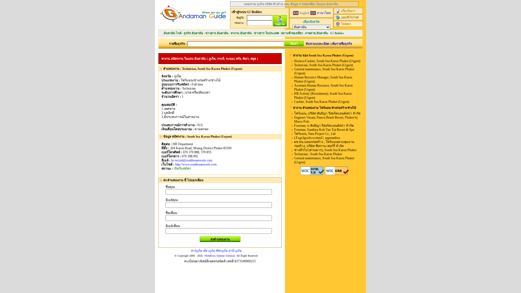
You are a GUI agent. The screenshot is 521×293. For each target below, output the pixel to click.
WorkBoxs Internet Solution (219, 255)
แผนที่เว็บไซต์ (350, 17)
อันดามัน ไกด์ (173, 33)
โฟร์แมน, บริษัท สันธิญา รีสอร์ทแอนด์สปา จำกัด (327, 113)
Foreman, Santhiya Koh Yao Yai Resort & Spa (324, 130)
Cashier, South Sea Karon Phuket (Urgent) (321, 102)
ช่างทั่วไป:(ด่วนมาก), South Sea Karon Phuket (325, 150)
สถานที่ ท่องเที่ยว (292, 33)
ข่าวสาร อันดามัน (216, 33)
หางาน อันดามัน (241, 33)
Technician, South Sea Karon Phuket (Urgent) (323, 65)
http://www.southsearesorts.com (196, 164)
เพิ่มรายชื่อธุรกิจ (341, 43)
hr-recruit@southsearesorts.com (191, 160)
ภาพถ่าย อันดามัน (316, 33)
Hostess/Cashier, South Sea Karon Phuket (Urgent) (327, 61)
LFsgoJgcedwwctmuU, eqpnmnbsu (317, 138)
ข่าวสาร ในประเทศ (266, 33)
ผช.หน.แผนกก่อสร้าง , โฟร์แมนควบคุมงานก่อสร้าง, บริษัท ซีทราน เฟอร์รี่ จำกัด (324, 144)
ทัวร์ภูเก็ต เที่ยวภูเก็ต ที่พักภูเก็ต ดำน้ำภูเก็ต (216, 250)
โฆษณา (346, 24)
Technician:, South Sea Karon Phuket (318, 154)
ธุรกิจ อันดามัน (193, 33)
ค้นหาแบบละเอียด (317, 43)
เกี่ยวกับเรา (348, 10)
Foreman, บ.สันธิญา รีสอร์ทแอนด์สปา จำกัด (324, 126)
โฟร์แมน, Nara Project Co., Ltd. (315, 134)
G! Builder (337, 33)
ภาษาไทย (324, 13)
